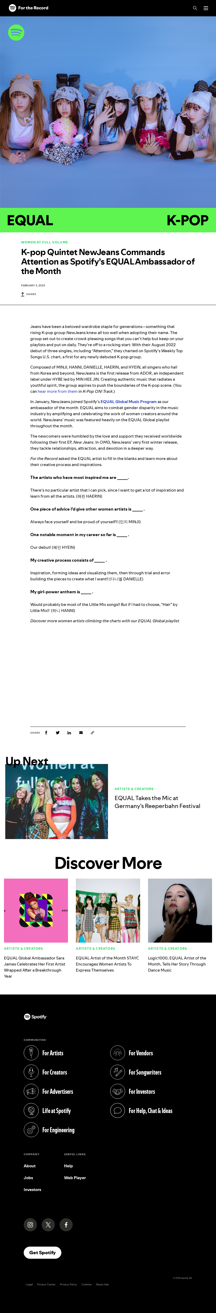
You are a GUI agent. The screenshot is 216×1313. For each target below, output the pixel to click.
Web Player (75, 1177)
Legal (29, 1284)
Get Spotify (45, 1252)
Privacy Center (46, 1284)
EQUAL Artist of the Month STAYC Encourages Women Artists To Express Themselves (107, 964)
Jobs (28, 1177)
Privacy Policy (68, 1284)
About (30, 1166)
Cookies (86, 1284)
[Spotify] (28, 8)
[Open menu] (206, 8)
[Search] (195, 8)
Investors (32, 1189)
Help (68, 1166)
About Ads (102, 1284)
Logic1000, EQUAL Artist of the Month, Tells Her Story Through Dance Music (177, 964)
